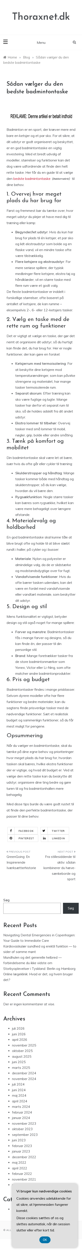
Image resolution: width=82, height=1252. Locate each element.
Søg (6, 900)
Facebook (26, 830)
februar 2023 (22, 1146)
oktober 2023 (22, 1129)
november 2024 (24, 1079)
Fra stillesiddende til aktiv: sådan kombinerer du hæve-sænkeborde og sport (59, 868)
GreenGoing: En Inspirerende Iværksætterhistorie (21, 862)
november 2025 (24, 1045)
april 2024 (19, 1101)
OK (45, 1239)
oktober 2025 (22, 1051)
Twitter (58, 830)
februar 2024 (22, 1112)
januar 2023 (21, 1151)
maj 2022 (19, 1162)
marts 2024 (21, 1107)
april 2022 (19, 1168)
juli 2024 (18, 1084)
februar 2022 (22, 1174)
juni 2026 (19, 1034)
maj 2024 (19, 1095)
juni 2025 (19, 1062)
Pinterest (26, 838)
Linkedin (58, 838)
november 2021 (24, 1179)
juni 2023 (19, 1140)
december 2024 (24, 1073)
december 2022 (24, 1157)
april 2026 (19, 1040)
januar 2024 (21, 1118)
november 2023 (24, 1123)
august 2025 (21, 1056)
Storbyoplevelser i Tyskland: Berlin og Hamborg (39, 969)
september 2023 (25, 1135)
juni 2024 (19, 1090)
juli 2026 (18, 1028)
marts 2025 (21, 1068)
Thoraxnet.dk (41, 17)
